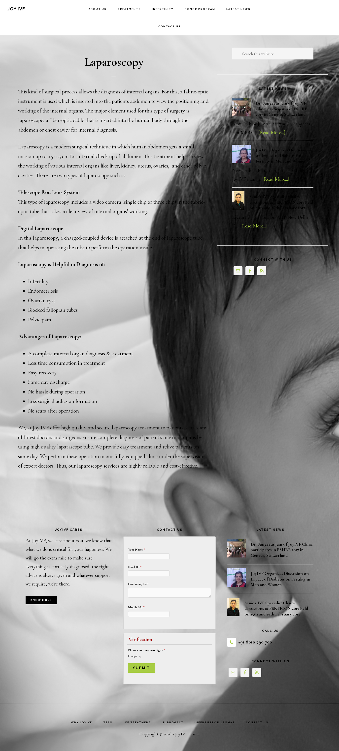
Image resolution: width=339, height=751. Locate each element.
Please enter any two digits (146, 650)
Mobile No (136, 607)
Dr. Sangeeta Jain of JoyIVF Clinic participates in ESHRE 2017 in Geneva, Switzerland (281, 108)
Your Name (136, 550)
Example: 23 (134, 656)
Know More (41, 600)
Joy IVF (16, 8)
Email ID (135, 567)
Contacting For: (138, 584)
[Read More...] (271, 133)
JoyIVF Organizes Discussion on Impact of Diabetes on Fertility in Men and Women (282, 155)
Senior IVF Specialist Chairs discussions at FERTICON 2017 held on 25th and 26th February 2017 (281, 202)
